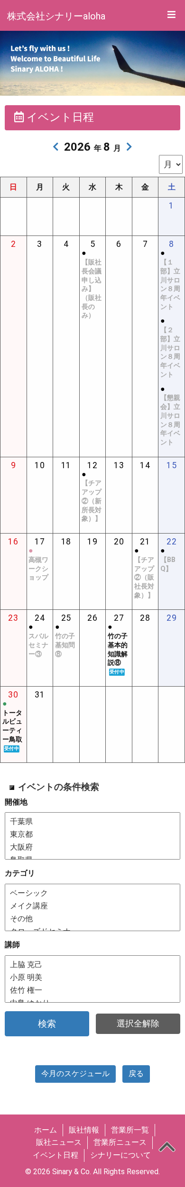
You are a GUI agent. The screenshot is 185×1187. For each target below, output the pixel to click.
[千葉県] (92, 821)
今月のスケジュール (75, 1073)
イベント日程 (55, 1155)
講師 (12, 944)
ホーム (45, 1129)
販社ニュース (59, 1142)
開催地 (16, 801)
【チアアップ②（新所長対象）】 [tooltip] (92, 501)
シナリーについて (120, 1155)
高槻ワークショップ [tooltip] (38, 568)
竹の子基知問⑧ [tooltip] (65, 645)
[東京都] (92, 834)
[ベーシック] (92, 893)
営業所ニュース (120, 1142)
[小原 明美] (92, 977)
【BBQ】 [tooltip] (168, 564)
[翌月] (129, 147)
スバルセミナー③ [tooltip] (38, 645)
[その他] (92, 918)
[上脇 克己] (92, 964)
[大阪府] (92, 847)
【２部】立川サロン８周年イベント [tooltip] (170, 352)
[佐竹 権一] (92, 990)
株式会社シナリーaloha (56, 16)
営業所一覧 (130, 1129)
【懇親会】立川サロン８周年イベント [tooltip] (170, 420)
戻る (136, 1073)
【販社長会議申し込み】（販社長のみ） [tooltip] (92, 288)
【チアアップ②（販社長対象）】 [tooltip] (144, 577)
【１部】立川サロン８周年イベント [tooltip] (170, 284)
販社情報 (84, 1129)
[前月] (55, 147)
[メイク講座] (92, 905)
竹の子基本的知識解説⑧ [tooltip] (118, 653)
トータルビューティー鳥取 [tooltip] (12, 730)
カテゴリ (20, 873)
